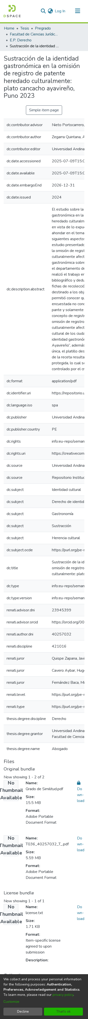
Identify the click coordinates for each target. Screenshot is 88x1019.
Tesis (24, 28)
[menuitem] (50, 11)
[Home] (12, 11)
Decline (23, 1011)
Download (80, 844)
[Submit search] (43, 11)
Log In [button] (60, 11)
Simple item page (44, 110)
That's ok (63, 1011)
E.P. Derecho (21, 40)
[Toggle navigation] (77, 11)
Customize (11, 1001)
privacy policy (63, 994)
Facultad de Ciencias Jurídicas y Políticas (34, 34)
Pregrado (43, 28)
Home (9, 28)
